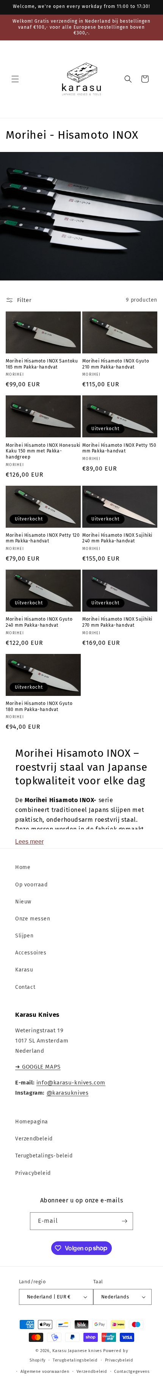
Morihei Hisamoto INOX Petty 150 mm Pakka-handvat (119, 448)
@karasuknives (68, 1092)
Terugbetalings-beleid (44, 1156)
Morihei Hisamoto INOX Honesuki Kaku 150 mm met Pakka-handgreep (43, 451)
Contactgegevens (132, 1371)
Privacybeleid (33, 1173)
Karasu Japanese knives (77, 1350)
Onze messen (32, 919)
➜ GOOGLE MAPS (38, 1066)
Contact (25, 987)
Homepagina (31, 1121)
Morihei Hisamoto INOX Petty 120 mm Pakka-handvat (43, 538)
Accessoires (31, 953)
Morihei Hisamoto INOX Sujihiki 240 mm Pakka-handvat (117, 538)
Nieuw (23, 901)
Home (22, 867)
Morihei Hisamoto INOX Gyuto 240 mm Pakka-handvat (39, 622)
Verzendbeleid (34, 1138)
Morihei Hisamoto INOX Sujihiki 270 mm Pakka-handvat (117, 622)
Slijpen (24, 936)
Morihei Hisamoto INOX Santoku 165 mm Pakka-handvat (42, 364)
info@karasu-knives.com (70, 1082)
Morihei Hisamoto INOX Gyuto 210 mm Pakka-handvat (115, 364)
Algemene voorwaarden (44, 1371)
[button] (15, 79)
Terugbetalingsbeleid (75, 1360)
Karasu (24, 970)
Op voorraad (31, 884)
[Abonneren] (124, 1221)
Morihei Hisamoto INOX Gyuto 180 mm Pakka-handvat (39, 706)
